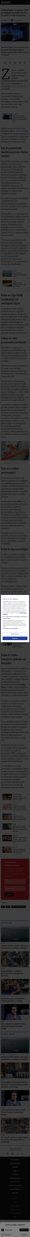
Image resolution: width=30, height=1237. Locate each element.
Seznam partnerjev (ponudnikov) (10, 628)
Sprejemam (15, 638)
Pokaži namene (15, 634)
